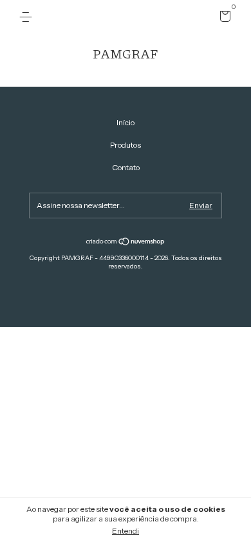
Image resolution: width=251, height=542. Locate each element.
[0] (223, 18)
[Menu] (28, 17)
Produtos (125, 145)
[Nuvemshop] (126, 243)
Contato (126, 167)
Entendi (125, 531)
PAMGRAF (125, 53)
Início (125, 122)
